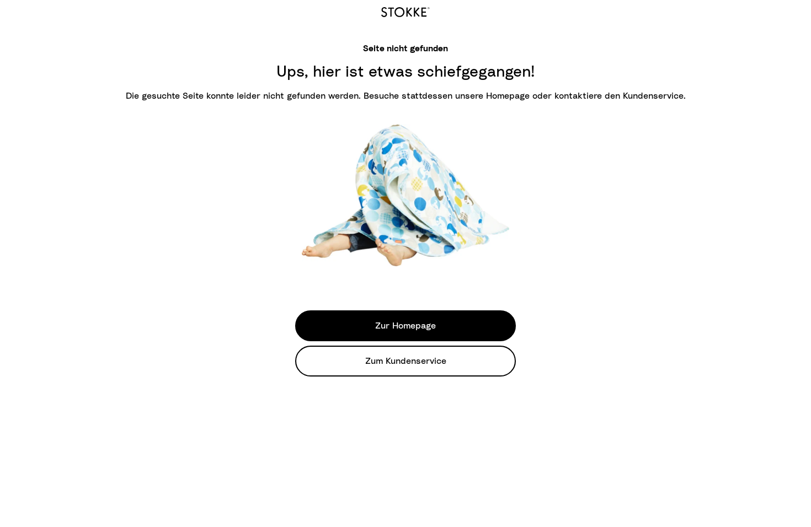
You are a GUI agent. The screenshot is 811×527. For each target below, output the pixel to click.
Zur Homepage (405, 325)
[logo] (405, 10)
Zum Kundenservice (405, 361)
